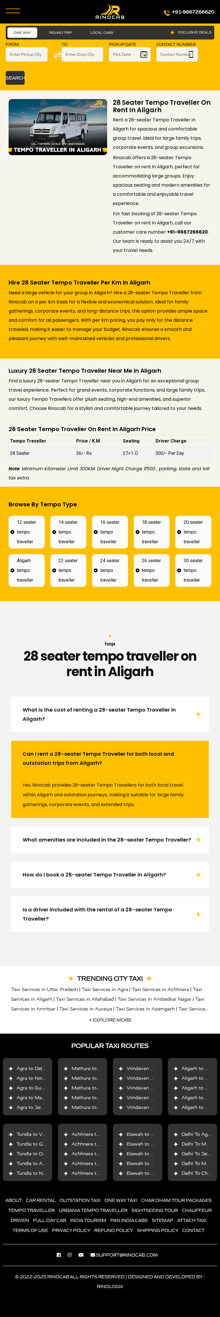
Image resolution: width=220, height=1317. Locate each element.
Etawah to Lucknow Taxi (154, 1153)
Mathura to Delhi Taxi (96, 1068)
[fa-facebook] (61, 1255)
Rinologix (110, 1286)
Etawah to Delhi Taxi (150, 1163)
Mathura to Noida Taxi (97, 1078)
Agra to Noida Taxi (37, 1078)
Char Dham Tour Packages (176, 1200)
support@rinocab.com (127, 1255)
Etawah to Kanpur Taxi (152, 1144)
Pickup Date (122, 44)
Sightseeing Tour (154, 1210)
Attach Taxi (192, 1220)
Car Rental (41, 1200)
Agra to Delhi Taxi (37, 1068)
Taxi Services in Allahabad (85, 999)
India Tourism (88, 1220)
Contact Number (176, 44)
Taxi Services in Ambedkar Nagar (154, 999)
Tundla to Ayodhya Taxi (43, 1163)
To (64, 44)
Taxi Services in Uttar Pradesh (44, 989)
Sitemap (162, 1220)
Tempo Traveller (31, 1210)
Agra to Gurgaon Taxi (41, 1088)
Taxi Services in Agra (105, 989)
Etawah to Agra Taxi (149, 1134)
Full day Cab (49, 1220)
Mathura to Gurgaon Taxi (100, 1088)
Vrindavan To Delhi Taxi (153, 1068)
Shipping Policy (157, 1230)
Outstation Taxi (80, 1200)
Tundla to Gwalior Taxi (42, 1144)
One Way (22, 32)
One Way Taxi (121, 1200)
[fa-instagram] (72, 1255)
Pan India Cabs (129, 1220)
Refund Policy (113, 1230)
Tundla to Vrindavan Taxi (44, 1134)
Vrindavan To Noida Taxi (154, 1078)
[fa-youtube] (83, 1255)
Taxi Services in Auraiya (85, 1009)
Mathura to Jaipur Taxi (97, 1107)
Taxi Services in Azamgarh (145, 1009)
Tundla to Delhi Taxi (39, 1153)
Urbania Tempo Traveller (93, 1210)
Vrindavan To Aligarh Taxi (155, 1107)
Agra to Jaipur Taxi (38, 1107)
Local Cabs (101, 32)
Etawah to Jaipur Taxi (151, 1173)
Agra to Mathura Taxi (40, 1097)
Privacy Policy (71, 1230)
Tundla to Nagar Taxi (40, 1173)
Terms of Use (30, 1230)
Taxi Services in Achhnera (160, 989)
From (12, 44)
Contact (193, 1230)
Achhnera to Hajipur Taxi (99, 1173)
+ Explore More (110, 1020)
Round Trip (60, 32)
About (13, 1200)
